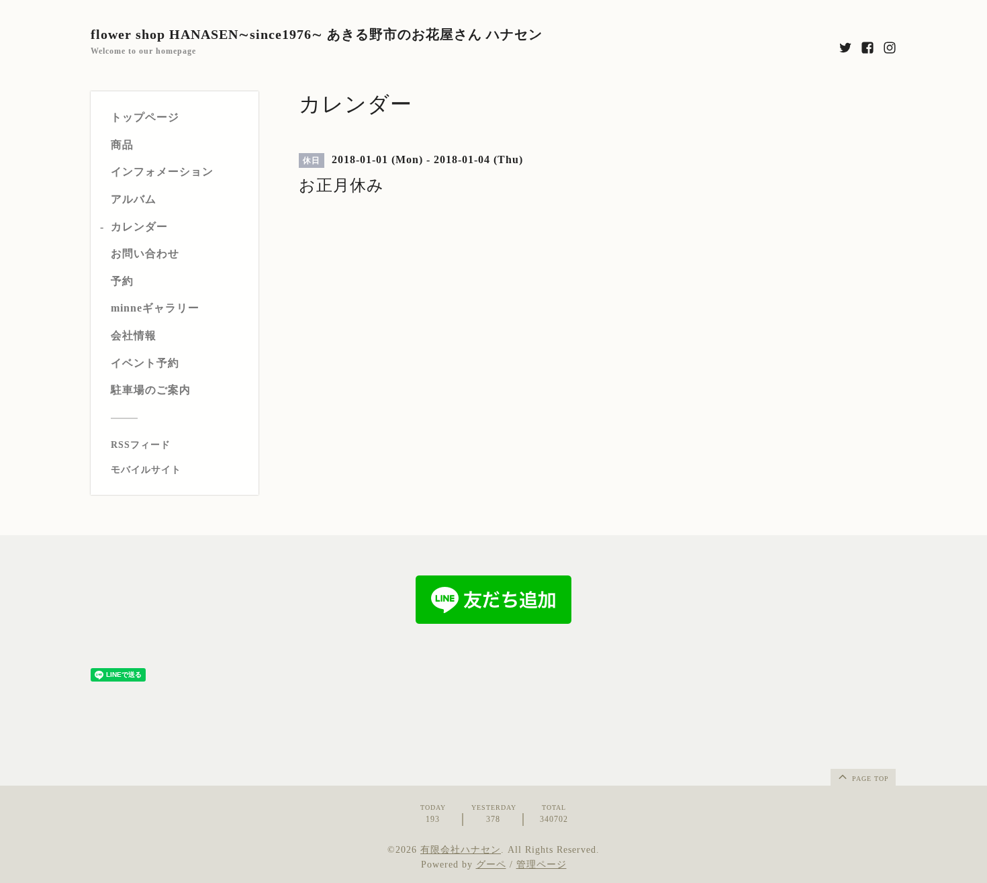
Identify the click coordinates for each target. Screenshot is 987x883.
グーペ (491, 864)
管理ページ (541, 864)
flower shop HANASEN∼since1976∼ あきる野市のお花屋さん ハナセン (317, 34)
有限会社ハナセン (460, 850)
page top (869, 778)
